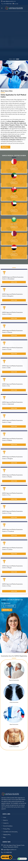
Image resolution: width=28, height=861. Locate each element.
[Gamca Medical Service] (14, 8)
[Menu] (2, 8)
